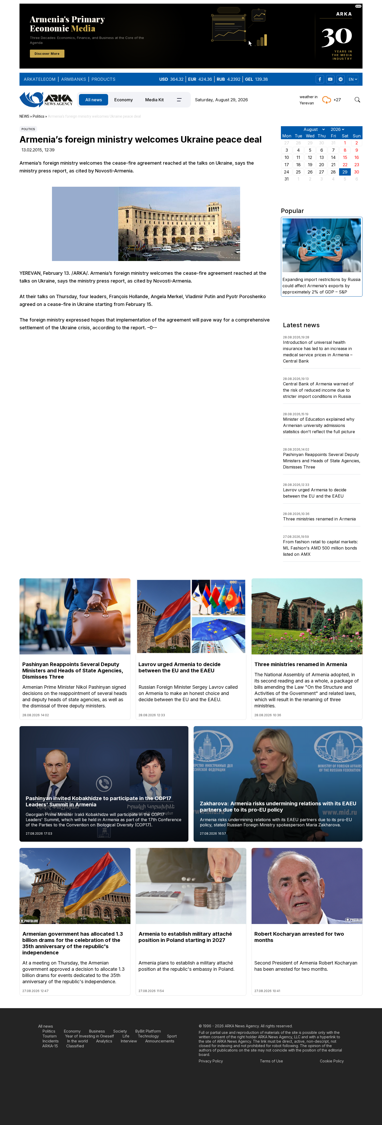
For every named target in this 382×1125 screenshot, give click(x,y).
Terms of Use (271, 1061)
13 (322, 157)
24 (286, 172)
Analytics (104, 1041)
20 (321, 164)
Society (120, 1031)
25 (298, 172)
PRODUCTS (103, 79)
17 (287, 164)
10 (287, 157)
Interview (129, 1041)
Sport (172, 1036)
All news (93, 99)
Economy (123, 99)
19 (310, 164)
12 (310, 157)
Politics (28, 129)
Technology (148, 1036)
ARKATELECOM (40, 79)
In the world (77, 1041)
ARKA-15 (50, 1045)
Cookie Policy (332, 1061)
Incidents (50, 1041)
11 (298, 157)
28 (333, 172)
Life (125, 1036)
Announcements (159, 1041)
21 (333, 164)
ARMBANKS (73, 79)
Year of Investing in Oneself (89, 1036)
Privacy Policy (211, 1061)
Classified (75, 1045)
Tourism (49, 1036)
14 (333, 157)
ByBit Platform (148, 1031)
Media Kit (154, 99)
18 (298, 164)
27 (321, 172)
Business (97, 1031)
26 (310, 172)
